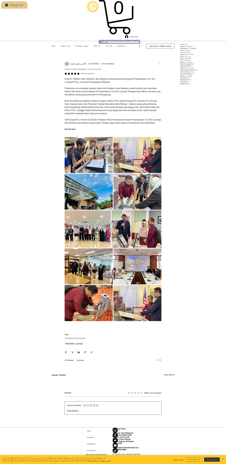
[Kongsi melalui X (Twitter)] (72, 352)
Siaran (53, 46)
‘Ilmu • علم (109, 46)
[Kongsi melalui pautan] (85, 352)
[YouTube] (126, 445)
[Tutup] (222, 459)
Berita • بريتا (97, 46)
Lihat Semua (169, 375)
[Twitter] (126, 440)
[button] (119, 17)
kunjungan (68, 338)
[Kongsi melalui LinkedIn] (78, 352)
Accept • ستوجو (211, 459)
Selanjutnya (121, 46)
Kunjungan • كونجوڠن (81, 46)
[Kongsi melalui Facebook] (66, 352)
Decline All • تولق (194, 459)
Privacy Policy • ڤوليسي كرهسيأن (99, 461)
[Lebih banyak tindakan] (159, 63)
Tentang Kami (91, 450)
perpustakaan (75, 338)
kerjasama (82, 338)
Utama (89, 431)
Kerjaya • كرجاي (65, 46)
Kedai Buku (90, 437)
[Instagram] (126, 430)
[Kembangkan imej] (89, 155)
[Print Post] (91, 352)
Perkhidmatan (91, 444)
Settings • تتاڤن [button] (178, 459)
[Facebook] (126, 435)
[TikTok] (126, 450)
